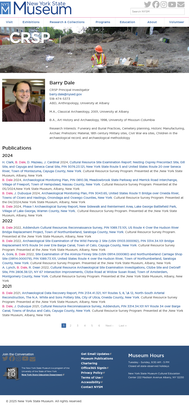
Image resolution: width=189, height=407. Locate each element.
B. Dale (20, 162)
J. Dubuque (22, 193)
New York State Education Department (42, 375)
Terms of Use (91, 377)
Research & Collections (67, 22)
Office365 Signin (93, 368)
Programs (103, 22)
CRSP (29, 37)
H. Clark (7, 162)
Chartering (89, 363)
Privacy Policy (92, 372)
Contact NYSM (92, 387)
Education (127, 22)
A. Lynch (8, 267)
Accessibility (90, 382)
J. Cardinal (51, 162)
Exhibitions (31, 22)
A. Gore (7, 254)
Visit (9, 22)
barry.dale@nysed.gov (65, 94)
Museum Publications (97, 358)
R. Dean (34, 267)
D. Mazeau (34, 162)
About (152, 22)
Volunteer (176, 22)
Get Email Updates (95, 353)
